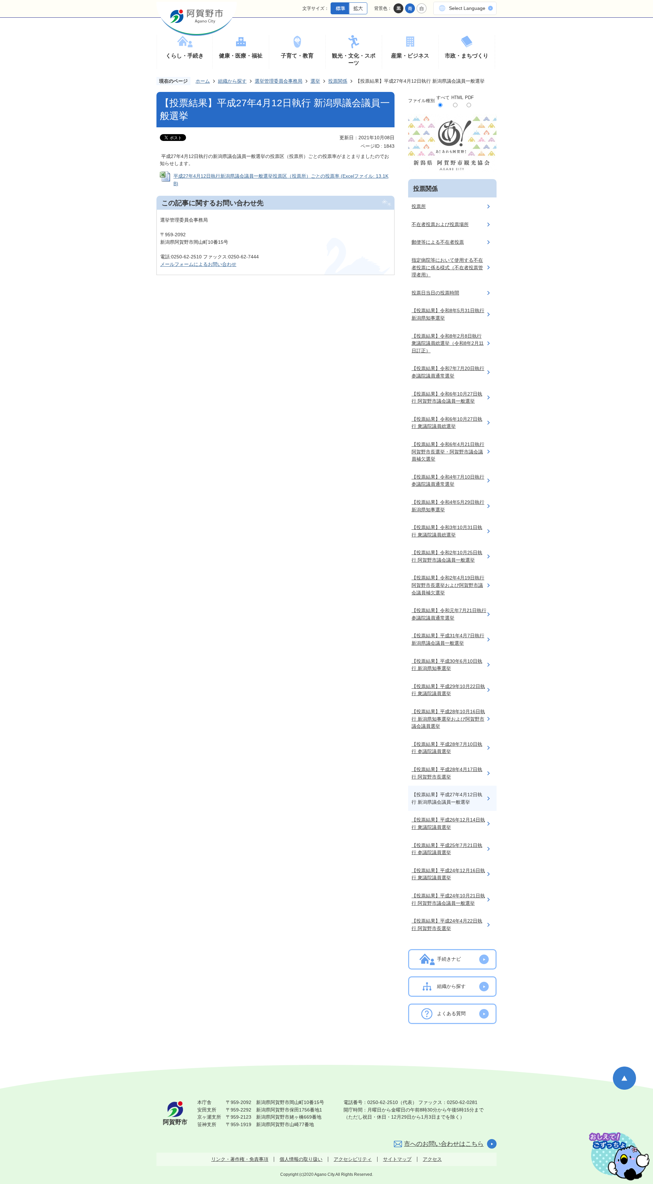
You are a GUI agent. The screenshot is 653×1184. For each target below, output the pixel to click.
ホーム (203, 81)
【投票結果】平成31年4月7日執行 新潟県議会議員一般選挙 (448, 639)
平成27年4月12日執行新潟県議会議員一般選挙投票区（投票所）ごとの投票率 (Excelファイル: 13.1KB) (280, 179)
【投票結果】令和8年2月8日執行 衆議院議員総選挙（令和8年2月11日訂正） (448, 343)
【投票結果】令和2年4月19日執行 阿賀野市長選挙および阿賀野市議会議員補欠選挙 (448, 585)
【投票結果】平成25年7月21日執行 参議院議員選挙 (447, 849)
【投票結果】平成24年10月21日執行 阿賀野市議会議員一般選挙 (448, 899)
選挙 (315, 81)
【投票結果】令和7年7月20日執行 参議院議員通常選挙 (448, 372)
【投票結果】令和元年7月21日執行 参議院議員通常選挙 (449, 614)
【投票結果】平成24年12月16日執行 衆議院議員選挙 (448, 874)
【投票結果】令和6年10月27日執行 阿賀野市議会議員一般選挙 (447, 397)
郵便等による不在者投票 (438, 242)
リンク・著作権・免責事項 (239, 1159)
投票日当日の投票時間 (435, 292)
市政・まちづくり (466, 56)
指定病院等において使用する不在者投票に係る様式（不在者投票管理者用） (447, 267)
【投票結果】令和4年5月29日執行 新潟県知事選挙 (448, 505)
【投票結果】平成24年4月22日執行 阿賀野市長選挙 (447, 924)
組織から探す (232, 81)
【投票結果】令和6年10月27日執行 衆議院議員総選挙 (447, 422)
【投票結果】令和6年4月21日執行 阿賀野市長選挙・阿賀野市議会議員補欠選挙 (448, 452)
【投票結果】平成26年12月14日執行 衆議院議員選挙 (448, 823)
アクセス (432, 1159)
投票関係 (337, 81)
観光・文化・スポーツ (353, 59)
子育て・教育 (297, 56)
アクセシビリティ (353, 1159)
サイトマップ (397, 1159)
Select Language (467, 8)
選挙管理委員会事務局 (278, 81)
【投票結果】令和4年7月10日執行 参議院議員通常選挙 (448, 480)
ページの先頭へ (624, 1078)
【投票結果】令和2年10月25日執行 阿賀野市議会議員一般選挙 (447, 556)
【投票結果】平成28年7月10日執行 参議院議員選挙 (447, 747)
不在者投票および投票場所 (440, 224)
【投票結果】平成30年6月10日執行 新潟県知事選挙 (447, 664)
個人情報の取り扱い (301, 1159)
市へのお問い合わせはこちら (444, 1143)
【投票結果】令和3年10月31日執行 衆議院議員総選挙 (447, 531)
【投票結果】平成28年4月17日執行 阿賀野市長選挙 (447, 773)
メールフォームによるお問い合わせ (198, 264)
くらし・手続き (185, 56)
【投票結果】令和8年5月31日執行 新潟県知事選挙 (448, 314)
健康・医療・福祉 (241, 56)
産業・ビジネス (410, 56)
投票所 (419, 206)
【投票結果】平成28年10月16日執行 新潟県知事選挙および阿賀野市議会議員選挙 (448, 719)
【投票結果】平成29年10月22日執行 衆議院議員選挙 (448, 690)
